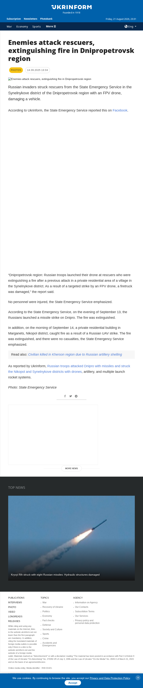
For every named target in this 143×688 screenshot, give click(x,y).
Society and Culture (52, 629)
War (9, 26)
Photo (12, 607)
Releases (14, 621)
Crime (45, 638)
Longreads (15, 616)
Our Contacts (81, 607)
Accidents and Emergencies (49, 644)
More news (71, 468)
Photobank (46, 18)
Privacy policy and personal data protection (87, 621)
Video (11, 612)
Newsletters (30, 18)
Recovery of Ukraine (52, 607)
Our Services (81, 616)
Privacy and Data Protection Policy (110, 678)
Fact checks (48, 620)
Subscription (14, 18)
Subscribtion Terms (84, 611)
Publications (16, 598)
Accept (72, 682)
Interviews (15, 602)
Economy (22, 26)
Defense (46, 625)
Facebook (120, 110)
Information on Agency (86, 602)
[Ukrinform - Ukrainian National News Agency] (71, 7)
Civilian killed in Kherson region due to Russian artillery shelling (75, 354)
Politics (46, 611)
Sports (36, 26)
